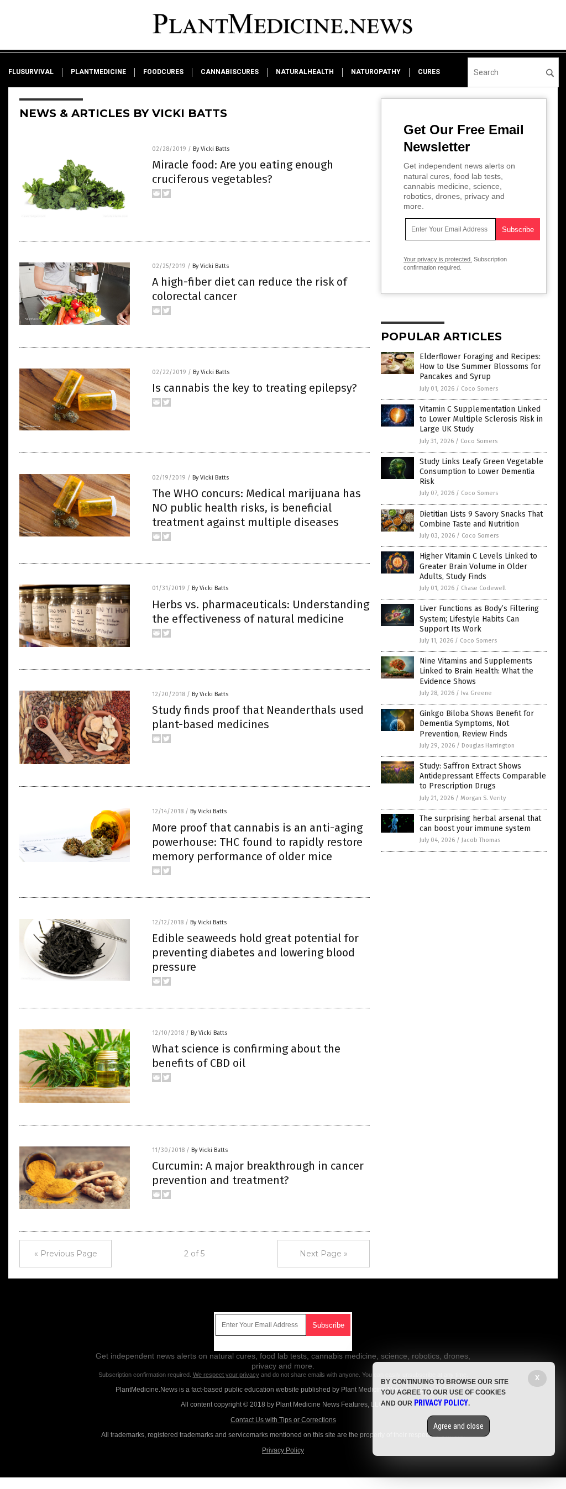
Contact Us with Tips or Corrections (283, 1420)
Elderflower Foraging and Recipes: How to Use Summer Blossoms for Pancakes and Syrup (480, 366)
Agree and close (458, 1426)
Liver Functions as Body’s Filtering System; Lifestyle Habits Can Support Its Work (479, 618)
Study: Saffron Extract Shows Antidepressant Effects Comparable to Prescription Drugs (483, 776)
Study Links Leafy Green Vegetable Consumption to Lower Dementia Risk (481, 471)
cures (429, 72)
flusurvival (31, 72)
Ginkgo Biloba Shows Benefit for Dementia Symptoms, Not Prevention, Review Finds (477, 723)
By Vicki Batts (211, 148)
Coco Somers (479, 388)
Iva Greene (476, 693)
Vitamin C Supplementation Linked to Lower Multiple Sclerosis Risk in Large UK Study (481, 419)
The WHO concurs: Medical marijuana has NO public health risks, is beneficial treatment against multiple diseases (256, 508)
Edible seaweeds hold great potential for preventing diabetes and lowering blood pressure (255, 953)
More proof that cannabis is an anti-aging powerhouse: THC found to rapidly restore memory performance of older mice (257, 842)
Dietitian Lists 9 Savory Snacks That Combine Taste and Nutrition (481, 519)
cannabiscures (230, 72)
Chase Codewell (483, 588)
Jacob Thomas (481, 840)
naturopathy (376, 72)
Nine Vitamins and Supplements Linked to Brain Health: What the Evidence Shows (476, 671)
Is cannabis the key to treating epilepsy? (254, 387)
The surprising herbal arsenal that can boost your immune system (480, 823)
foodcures (163, 72)
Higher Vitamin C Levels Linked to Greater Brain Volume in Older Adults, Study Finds (478, 566)
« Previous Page (65, 1254)
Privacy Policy (283, 1450)
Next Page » (324, 1254)
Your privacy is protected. (437, 259)
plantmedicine (98, 72)
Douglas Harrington (488, 745)
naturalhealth (305, 72)
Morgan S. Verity (483, 798)
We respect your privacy (226, 1374)
